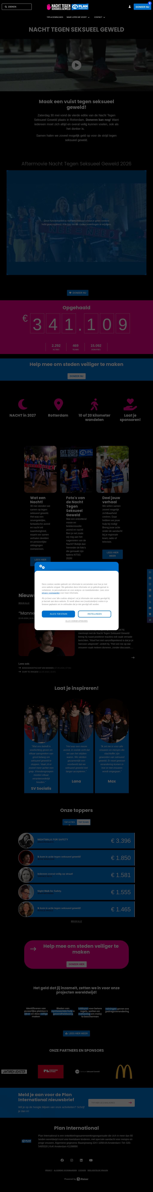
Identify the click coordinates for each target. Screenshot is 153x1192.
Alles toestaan (58, 614)
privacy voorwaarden (51, 593)
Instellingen (95, 614)
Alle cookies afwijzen (76, 621)
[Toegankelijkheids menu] (150, 3)
